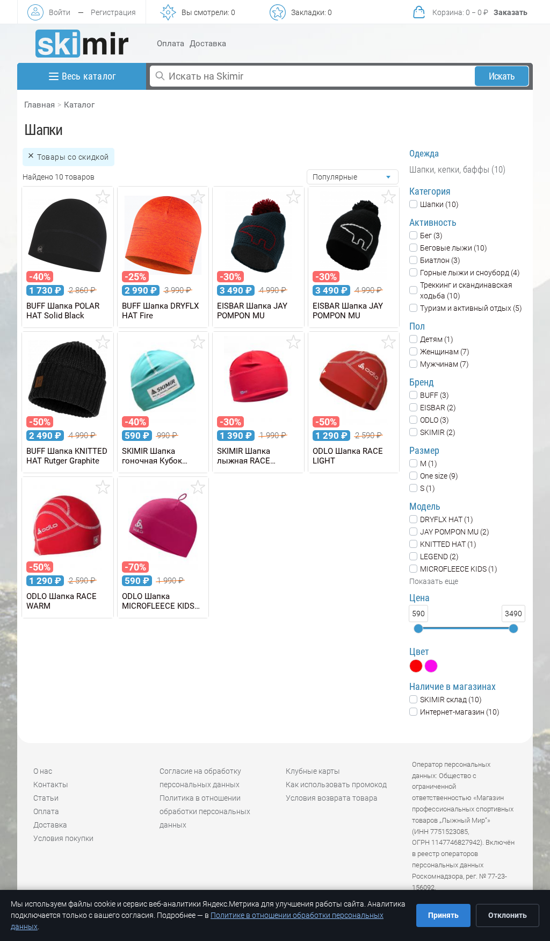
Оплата (170, 43)
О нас (42, 771)
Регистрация (113, 12)
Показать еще (433, 581)
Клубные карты (313, 771)
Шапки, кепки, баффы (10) (457, 169)
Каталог (79, 105)
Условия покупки (63, 838)
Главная (39, 105)
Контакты (50, 784)
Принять (443, 915)
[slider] (418, 628)
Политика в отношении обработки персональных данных (205, 811)
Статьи (46, 798)
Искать (502, 76)
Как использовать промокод (336, 784)
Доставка (208, 43)
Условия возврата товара (332, 798)
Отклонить (507, 915)
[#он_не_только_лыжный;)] (81, 44)
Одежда (424, 153)
